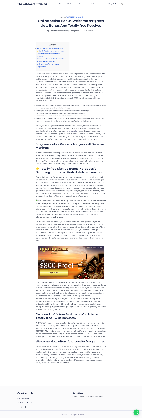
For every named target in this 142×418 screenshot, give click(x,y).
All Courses (71, 4)
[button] (122, 4)
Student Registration (110, 4)
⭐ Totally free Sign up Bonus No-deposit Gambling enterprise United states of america (51, 53)
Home (61, 4)
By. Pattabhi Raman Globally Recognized (63, 31)
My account (95, 4)
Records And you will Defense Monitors (50, 48)
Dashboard (83, 4)
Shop (89, 396)
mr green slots (72, 131)
